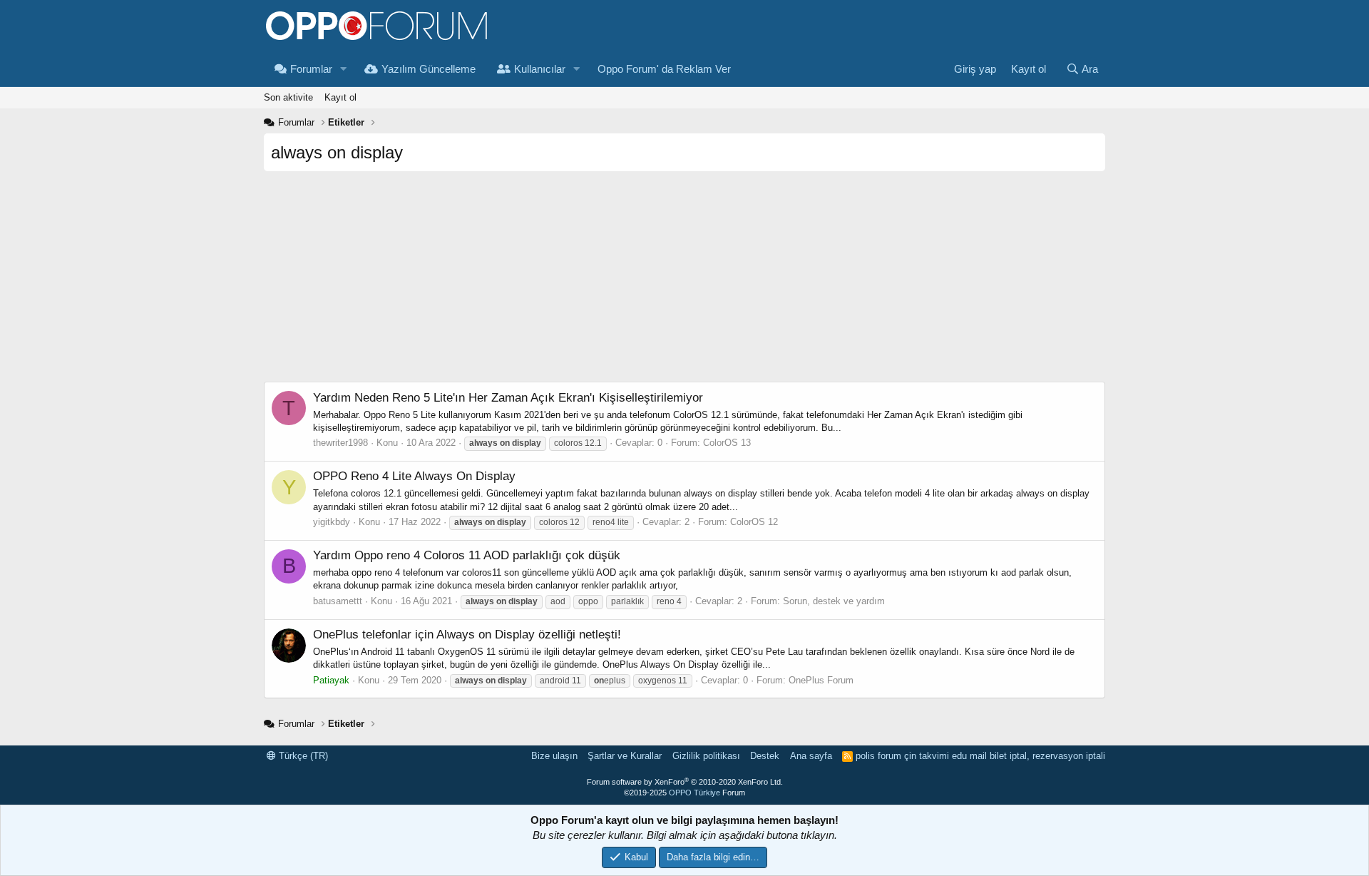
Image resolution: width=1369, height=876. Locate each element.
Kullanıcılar (539, 69)
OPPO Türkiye (694, 792)
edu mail (969, 755)
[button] (344, 68)
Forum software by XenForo (685, 782)
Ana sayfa (811, 755)
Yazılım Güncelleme (428, 69)
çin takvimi (926, 755)
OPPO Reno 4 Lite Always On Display (414, 476)
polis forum (878, 755)
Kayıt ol (340, 97)
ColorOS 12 (754, 521)
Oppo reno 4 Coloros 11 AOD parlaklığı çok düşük (466, 555)
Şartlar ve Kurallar (625, 755)
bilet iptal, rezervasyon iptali (1047, 755)
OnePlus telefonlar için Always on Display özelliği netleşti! (467, 634)
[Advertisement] (684, 282)
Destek (764, 755)
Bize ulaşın (554, 755)
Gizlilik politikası (706, 755)
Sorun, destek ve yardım (834, 601)
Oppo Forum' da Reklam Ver (664, 69)
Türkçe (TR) (302, 755)
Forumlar (311, 69)
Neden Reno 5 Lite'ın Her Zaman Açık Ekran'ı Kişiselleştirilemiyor (508, 397)
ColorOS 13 (727, 442)
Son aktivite (288, 97)
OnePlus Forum (821, 680)
